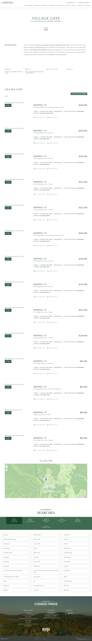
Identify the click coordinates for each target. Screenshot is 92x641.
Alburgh (5, 534)
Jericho (66, 543)
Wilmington (36, 566)
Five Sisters (36, 539)
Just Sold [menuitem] (73, 5)
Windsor (66, 566)
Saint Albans (67, 557)
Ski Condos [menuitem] (44, 5)
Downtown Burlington (9, 539)
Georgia (66, 539)
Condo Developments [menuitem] (28, 615)
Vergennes (67, 561)
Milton (35, 548)
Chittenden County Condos (11, 576)
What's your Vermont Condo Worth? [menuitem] (28, 624)
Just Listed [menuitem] (67, 5)
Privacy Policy (4, 638)
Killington (6, 585)
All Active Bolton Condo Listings (12, 570)
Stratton (66, 585)
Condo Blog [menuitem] (80, 5)
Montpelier (67, 548)
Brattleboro (37, 534)
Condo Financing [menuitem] (28, 5)
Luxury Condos (46, 527)
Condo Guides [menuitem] (51, 5)
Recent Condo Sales (62, 521)
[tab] (7, 96)
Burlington (67, 570)
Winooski (66, 590)
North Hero (36, 552)
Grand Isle (6, 543)
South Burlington (38, 585)
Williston (36, 590)
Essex (5, 581)
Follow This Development (78, 93)
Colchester (36, 576)
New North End (7, 552)
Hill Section (36, 543)
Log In (80, 2)
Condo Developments (30, 521)
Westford (6, 566)
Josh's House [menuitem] (87, 5)
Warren (5, 590)
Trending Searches (78, 521)
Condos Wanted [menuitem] (60, 5)
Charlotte (67, 534)
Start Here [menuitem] (28, 613)
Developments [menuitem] (36, 5)
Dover (65, 576)
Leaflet (76, 497)
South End (6, 561)
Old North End (68, 552)
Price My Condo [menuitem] (28, 625)
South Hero (36, 561)
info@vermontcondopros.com (51, 617)
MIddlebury (6, 548)
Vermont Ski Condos (46, 521)
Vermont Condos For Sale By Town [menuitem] (28, 618)
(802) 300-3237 (71, 2)
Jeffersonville (68, 581)
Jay (34, 581)
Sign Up (87, 2)
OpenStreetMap (80, 497)
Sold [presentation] (6, 96)
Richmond (6, 557)
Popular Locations (14, 521)
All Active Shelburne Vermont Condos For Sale (45, 571)
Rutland (35, 557)
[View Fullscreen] (6, 470)
